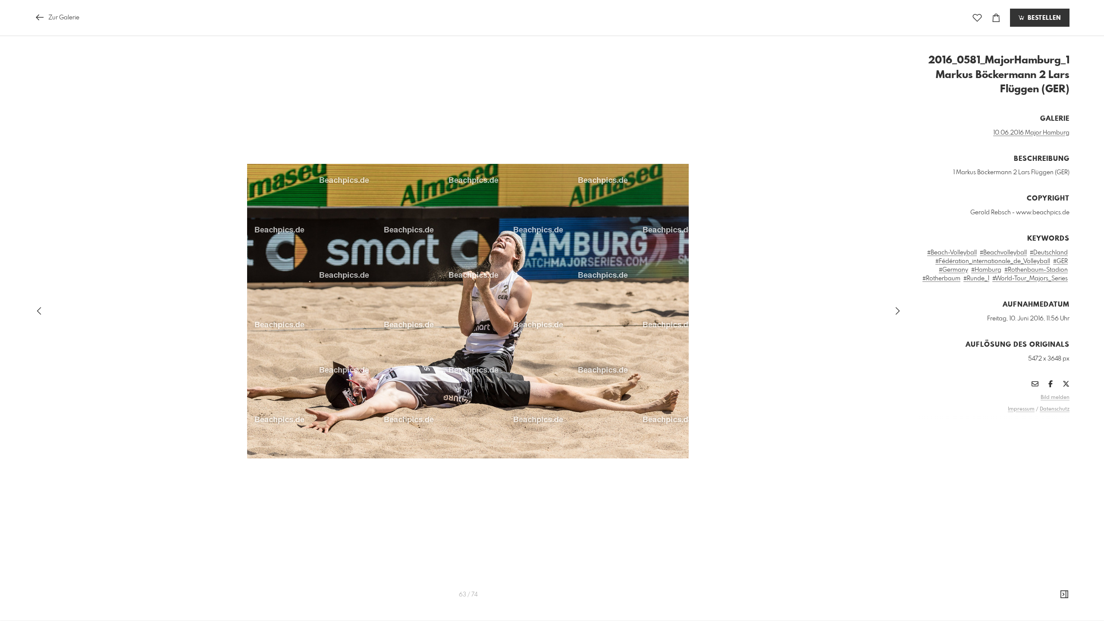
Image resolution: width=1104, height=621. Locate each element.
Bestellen (1043, 18)
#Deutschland (1049, 253)
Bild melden (1055, 397)
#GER (1060, 261)
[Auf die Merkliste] (977, 18)
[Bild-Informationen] (1064, 594)
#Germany (953, 270)
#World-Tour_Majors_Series (1030, 279)
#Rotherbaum (941, 279)
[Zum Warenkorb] (996, 18)
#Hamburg (986, 270)
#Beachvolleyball (1003, 253)
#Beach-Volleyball (952, 253)
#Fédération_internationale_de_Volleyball (992, 261)
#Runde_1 (976, 279)
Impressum (1021, 409)
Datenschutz (1055, 409)
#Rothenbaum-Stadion (1036, 270)
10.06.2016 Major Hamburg (1031, 133)
